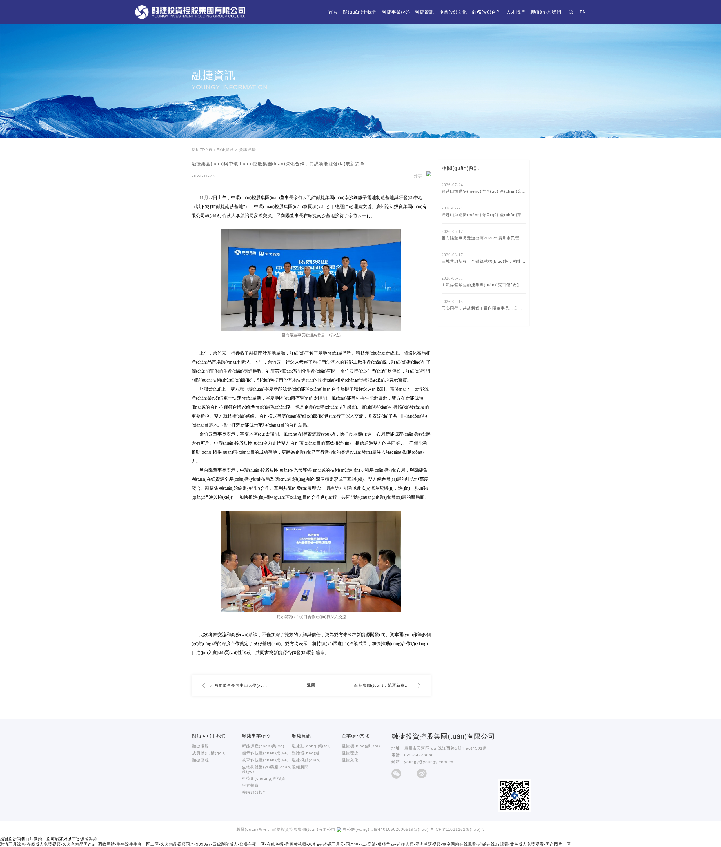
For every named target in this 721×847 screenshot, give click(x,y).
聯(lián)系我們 (545, 12)
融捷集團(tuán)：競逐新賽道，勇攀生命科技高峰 (383, 685)
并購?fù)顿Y (254, 792)
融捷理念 (350, 753)
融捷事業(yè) (396, 12)
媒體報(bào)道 (306, 753)
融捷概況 (200, 746)
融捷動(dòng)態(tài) (311, 746)
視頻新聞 (300, 767)
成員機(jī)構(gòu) (209, 753)
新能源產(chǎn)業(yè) (263, 746)
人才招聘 (515, 12)
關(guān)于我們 (360, 12)
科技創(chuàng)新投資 (264, 778)
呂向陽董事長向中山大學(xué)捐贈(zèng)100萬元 (239, 685)
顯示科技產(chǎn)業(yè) (265, 753)
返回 (311, 685)
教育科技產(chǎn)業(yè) (265, 760)
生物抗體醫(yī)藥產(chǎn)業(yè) (267, 769)
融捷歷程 (200, 760)
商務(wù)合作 (486, 12)
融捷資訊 (424, 12)
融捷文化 (350, 760)
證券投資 (250, 785)
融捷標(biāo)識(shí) (361, 746)
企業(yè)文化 (453, 12)
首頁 (333, 12)
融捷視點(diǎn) (306, 760)
